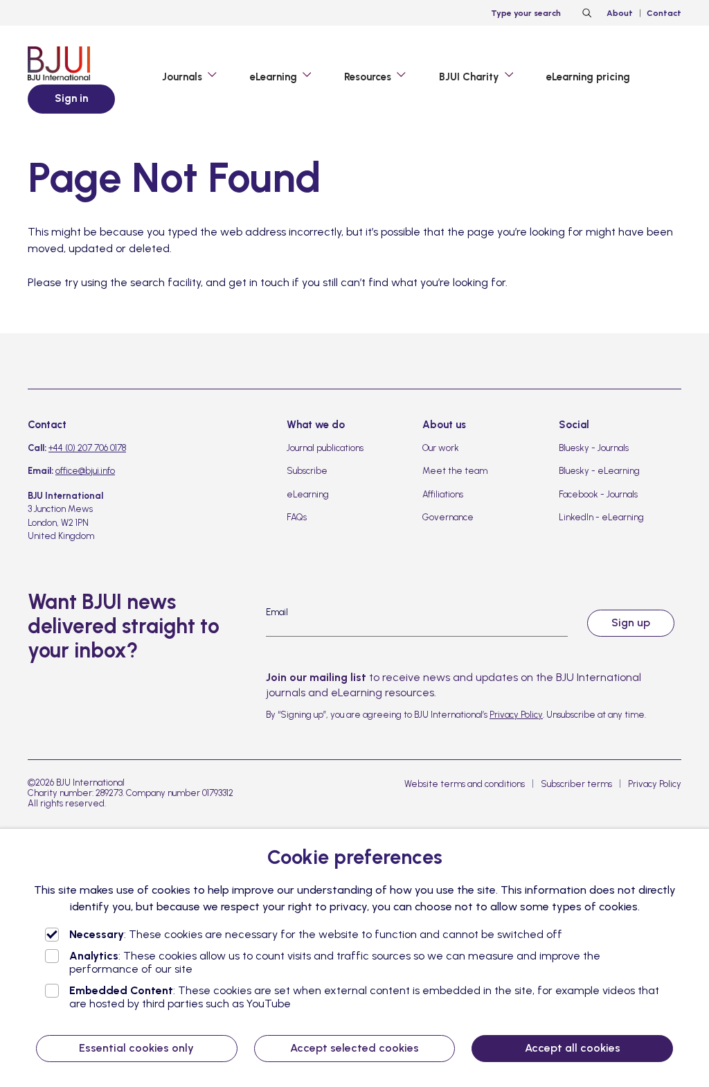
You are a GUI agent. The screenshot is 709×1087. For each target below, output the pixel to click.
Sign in (71, 98)
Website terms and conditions (464, 784)
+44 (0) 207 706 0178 (87, 448)
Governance (448, 517)
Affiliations (442, 494)
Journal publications (325, 448)
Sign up (630, 622)
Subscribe (307, 471)
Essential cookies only (136, 1047)
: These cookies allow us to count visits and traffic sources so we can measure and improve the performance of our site (334, 962)
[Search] (585, 13)
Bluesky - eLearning (599, 471)
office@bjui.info (85, 471)
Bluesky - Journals (594, 448)
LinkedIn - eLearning (601, 517)
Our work (440, 448)
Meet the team (454, 471)
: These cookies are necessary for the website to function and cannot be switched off (315, 934)
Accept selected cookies (354, 1047)
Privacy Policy (516, 714)
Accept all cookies (572, 1047)
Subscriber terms (576, 784)
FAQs (297, 517)
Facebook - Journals (598, 494)
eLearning (308, 494)
